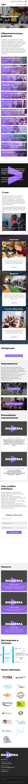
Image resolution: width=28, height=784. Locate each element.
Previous (1, 654)
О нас (5, 192)
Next (27, 654)
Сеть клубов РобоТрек (8, 487)
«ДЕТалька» (14, 374)
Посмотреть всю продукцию (14, 355)
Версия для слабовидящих (17, 1)
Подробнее (14, 267)
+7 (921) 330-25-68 (6, 763)
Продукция (8, 348)
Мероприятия (9, 363)
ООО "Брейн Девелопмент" (14, 197)
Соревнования (9, 16)
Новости (6, 567)
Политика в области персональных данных (12, 782)
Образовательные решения (12, 34)
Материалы (4, 771)
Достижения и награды (9, 641)
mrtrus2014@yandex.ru (8, 767)
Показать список (14, 532)
